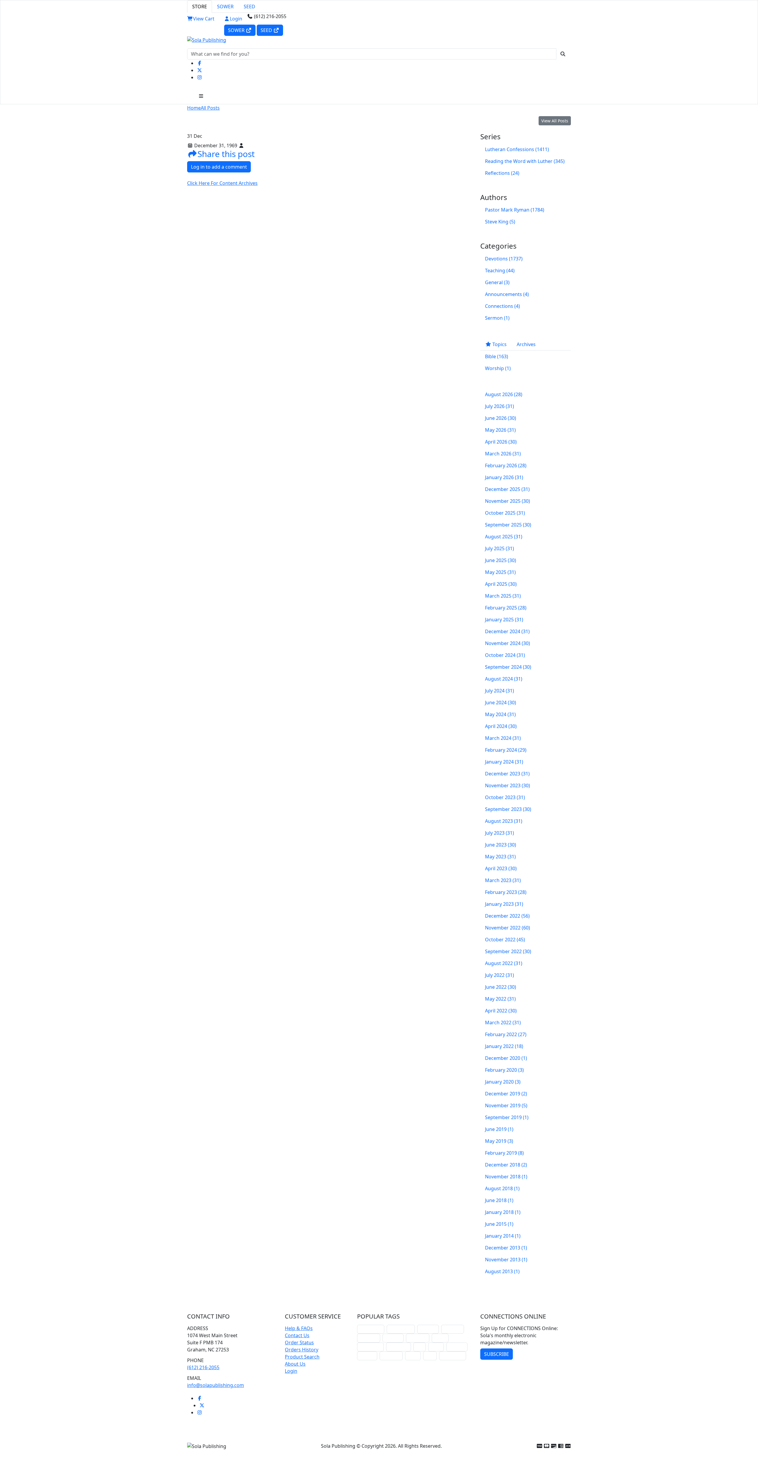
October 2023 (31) (505, 797)
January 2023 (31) (504, 904)
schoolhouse (371, 1329)
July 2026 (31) (499, 406)
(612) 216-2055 (203, 1367)
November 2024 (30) (507, 643)
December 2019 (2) (506, 1093)
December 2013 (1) (506, 1247)
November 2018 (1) (506, 1176)
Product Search (302, 1356)
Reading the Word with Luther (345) (525, 161)
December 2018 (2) (506, 1164)
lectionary (369, 1337)
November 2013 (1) (506, 1259)
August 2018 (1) (502, 1188)
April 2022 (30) (501, 1010)
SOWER (225, 6)
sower (413, 1355)
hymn (436, 1346)
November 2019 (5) (506, 1105)
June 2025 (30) (500, 560)
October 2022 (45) (505, 939)
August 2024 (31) (503, 679)
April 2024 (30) (501, 726)
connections (370, 1346)
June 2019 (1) (499, 1129)
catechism (418, 1337)
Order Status (299, 1342)
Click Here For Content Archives (222, 183)
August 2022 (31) (503, 963)
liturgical (428, 1329)
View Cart (203, 18)
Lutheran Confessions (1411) (517, 149)
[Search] (563, 54)
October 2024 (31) (505, 655)
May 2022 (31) (500, 999)
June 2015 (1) (499, 1224)
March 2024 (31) (503, 738)
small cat (457, 1346)
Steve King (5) (500, 221)
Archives (526, 344)
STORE (199, 6)
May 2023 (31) (500, 856)
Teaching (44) (500, 270)
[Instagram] (200, 77)
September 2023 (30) (508, 809)
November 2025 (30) (507, 501)
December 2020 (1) (506, 1058)
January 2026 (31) (504, 477)
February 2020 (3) (504, 1070)
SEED (249, 6)
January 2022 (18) (504, 1046)
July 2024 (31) (499, 690)
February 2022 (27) (505, 1034)
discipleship (452, 1355)
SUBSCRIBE (496, 1354)
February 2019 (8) (504, 1153)
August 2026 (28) (503, 394)
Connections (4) (502, 306)
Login (236, 18)
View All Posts (554, 121)
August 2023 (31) (503, 821)
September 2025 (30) (508, 524)
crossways (391, 1355)
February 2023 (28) (505, 892)
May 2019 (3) (499, 1141)
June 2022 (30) (500, 987)
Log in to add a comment (219, 167)
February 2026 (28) (505, 465)
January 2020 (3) (503, 1082)
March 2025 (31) (503, 596)
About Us (295, 1364)
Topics (499, 344)
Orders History (301, 1349)
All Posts (210, 108)
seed (430, 1355)
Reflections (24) (502, 173)
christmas (452, 1329)
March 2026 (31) (503, 453)
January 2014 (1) (503, 1236)
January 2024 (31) (504, 762)
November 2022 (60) (507, 927)
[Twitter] (200, 70)
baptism (367, 1355)
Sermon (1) (497, 318)
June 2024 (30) (500, 702)
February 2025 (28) (505, 607)
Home (194, 108)
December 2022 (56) (507, 916)
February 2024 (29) (505, 750)
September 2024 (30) (508, 667)
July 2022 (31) (499, 975)
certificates (398, 1346)
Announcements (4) (507, 294)
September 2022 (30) (508, 951)
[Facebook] (200, 63)
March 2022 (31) (503, 1022)
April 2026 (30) (501, 442)
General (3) (497, 282)
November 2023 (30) (507, 785)
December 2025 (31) (507, 489)
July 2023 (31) (499, 833)
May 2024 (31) (500, 714)
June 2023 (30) (500, 844)
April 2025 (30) (501, 584)
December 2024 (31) (507, 631)
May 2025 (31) (500, 572)
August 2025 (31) (503, 536)
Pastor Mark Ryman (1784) (514, 210)
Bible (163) (496, 356)
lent (419, 1346)
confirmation (400, 1329)
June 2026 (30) (500, 418)
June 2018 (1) (499, 1200)
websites (393, 1337)
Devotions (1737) (504, 258)
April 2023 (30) (501, 868)
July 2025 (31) (499, 548)
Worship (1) (498, 368)
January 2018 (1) (503, 1212)
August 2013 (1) (502, 1271)
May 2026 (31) (500, 430)
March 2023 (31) (503, 880)
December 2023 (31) (507, 773)
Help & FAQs (299, 1328)
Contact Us (297, 1335)
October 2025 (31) (505, 513)
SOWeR (237, 30)
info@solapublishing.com (215, 1385)
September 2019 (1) (507, 1117)
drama (440, 1337)
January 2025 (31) (504, 619)
